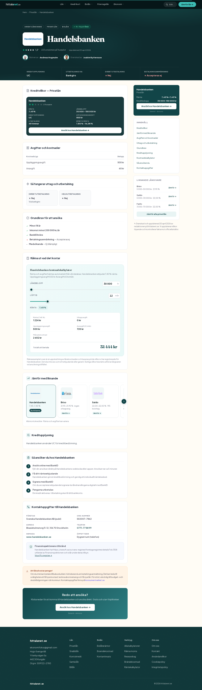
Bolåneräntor (103, 645)
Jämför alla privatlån (156, 214)
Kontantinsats (104, 656)
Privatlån (33, 12)
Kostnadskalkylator (146, 158)
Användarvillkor (159, 656)
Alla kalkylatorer (132, 645)
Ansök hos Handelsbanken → (75, 130)
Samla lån (74, 661)
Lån (62, 4)
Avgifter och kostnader (147, 138)
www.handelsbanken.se (38, 537)
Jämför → (172, 188)
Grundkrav (141, 148)
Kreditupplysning (145, 153)
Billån (72, 667)
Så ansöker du (143, 163)
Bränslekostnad (132, 661)
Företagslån (103, 4)
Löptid (33, 295)
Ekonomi (118, 4)
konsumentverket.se (95, 580)
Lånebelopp (36, 283)
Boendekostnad (105, 651)
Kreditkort (75, 4)
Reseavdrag (130, 656)
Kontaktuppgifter (145, 168)
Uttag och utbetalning (147, 143)
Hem (25, 12)
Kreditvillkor (142, 128)
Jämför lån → (187, 4)
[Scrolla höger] (124, 401)
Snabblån (74, 651)
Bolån (87, 4)
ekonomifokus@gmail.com (43, 647)
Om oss (155, 645)
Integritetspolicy (160, 667)
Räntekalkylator (132, 667)
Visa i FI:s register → (43, 555)
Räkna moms (130, 651)
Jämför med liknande (146, 133)
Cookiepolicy (158, 661)
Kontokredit (76, 656)
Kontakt (156, 651)
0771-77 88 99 (84, 527)
